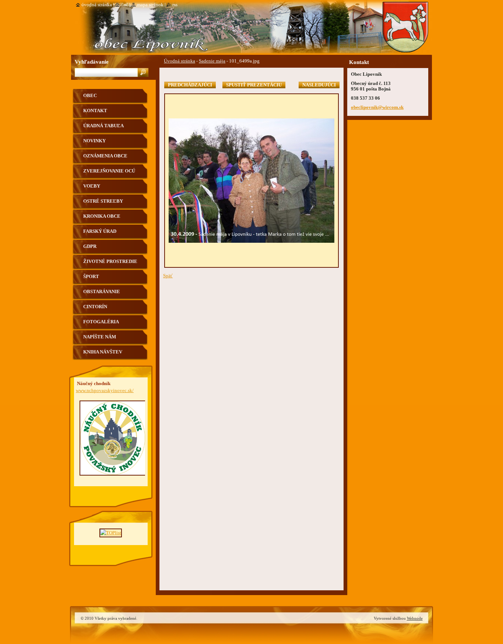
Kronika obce (101, 216)
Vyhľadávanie (92, 61)
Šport (91, 276)
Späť (168, 275)
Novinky (94, 140)
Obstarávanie (101, 291)
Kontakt (95, 110)
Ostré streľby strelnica (103, 204)
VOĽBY (91, 186)
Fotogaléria (101, 321)
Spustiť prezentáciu (254, 85)
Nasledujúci (319, 85)
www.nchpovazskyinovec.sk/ (105, 390)
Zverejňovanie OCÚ (109, 171)
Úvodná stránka (179, 61)
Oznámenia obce (105, 156)
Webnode (415, 618)
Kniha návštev (102, 352)
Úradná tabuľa (103, 125)
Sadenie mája (212, 61)
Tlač (124, 4)
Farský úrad (99, 231)
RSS (174, 4)
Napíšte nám (99, 336)
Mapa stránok (150, 4)
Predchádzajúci (190, 85)
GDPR (89, 246)
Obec (90, 95)
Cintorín (95, 306)
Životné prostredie (110, 261)
